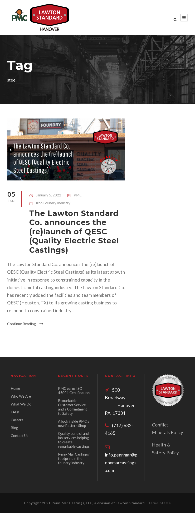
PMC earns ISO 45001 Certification (74, 390)
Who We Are (21, 396)
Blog (14, 428)
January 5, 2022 (48, 195)
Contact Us (19, 435)
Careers (17, 420)
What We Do (21, 404)
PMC (78, 195)
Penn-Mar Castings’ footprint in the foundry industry (74, 458)
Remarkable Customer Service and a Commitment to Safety (72, 407)
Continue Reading (21, 323)
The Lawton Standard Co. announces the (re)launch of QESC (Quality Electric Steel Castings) (74, 232)
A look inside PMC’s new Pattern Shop (73, 423)
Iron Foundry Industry (53, 203)
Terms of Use (159, 503)
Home (15, 388)
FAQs (15, 412)
